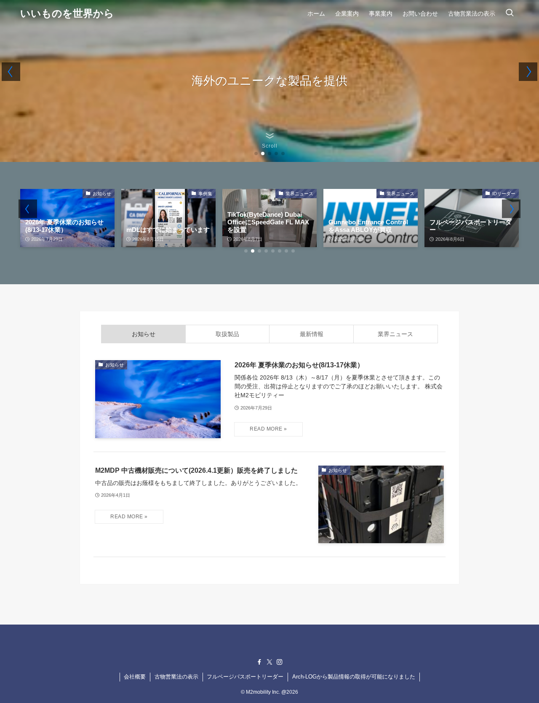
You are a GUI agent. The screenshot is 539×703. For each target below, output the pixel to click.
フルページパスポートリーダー (245, 676)
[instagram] (279, 662)
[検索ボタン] (509, 13)
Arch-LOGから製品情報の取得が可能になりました (353, 676)
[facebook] (259, 662)
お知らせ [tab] (143, 334)
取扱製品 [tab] (227, 334)
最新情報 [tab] (311, 334)
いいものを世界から (67, 13)
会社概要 (135, 676)
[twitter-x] (269, 662)
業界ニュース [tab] (395, 334)
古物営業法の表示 (176, 676)
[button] (256, 153)
